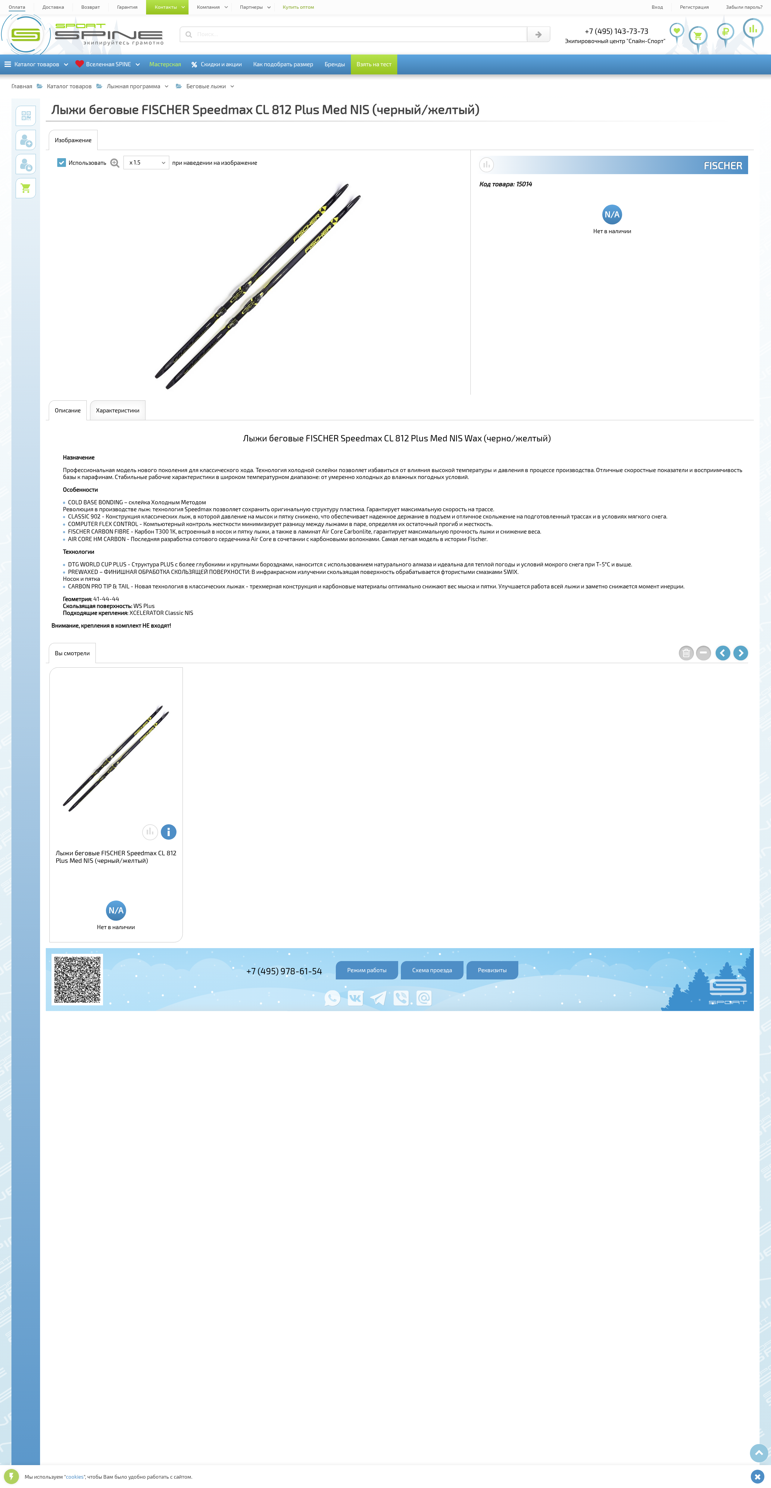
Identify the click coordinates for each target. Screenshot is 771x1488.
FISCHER (723, 165)
